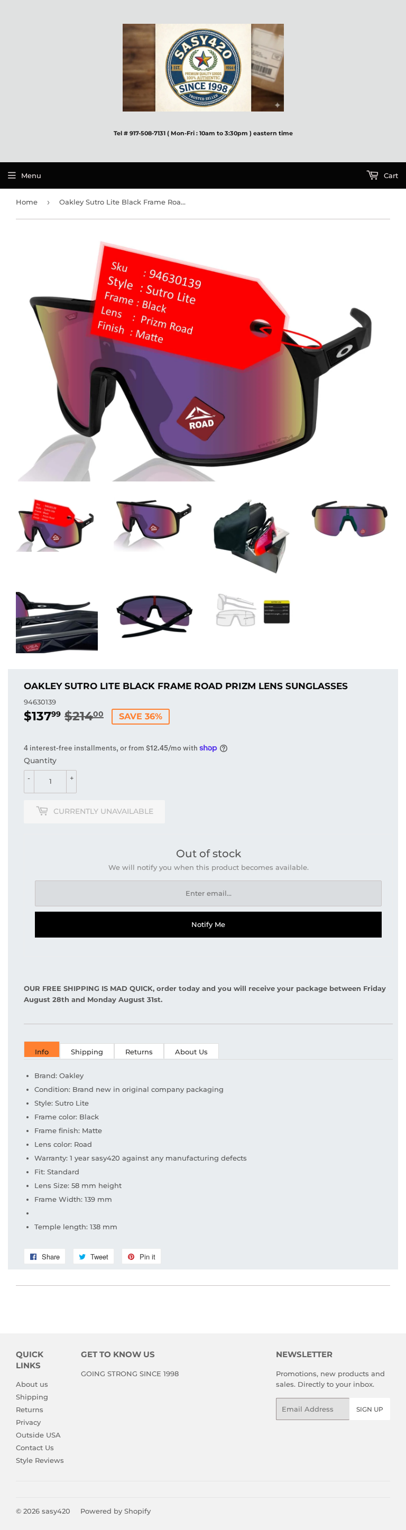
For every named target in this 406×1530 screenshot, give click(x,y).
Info (42, 1051)
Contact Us (35, 1447)
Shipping (87, 1051)
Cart (390, 175)
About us (32, 1384)
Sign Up (369, 1409)
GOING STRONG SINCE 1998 (130, 1373)
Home (27, 202)
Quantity (40, 760)
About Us (191, 1051)
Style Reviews (40, 1460)
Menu (31, 175)
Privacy (28, 1422)
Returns (139, 1051)
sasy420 (56, 1511)
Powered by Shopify (115, 1511)
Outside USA (38, 1435)
